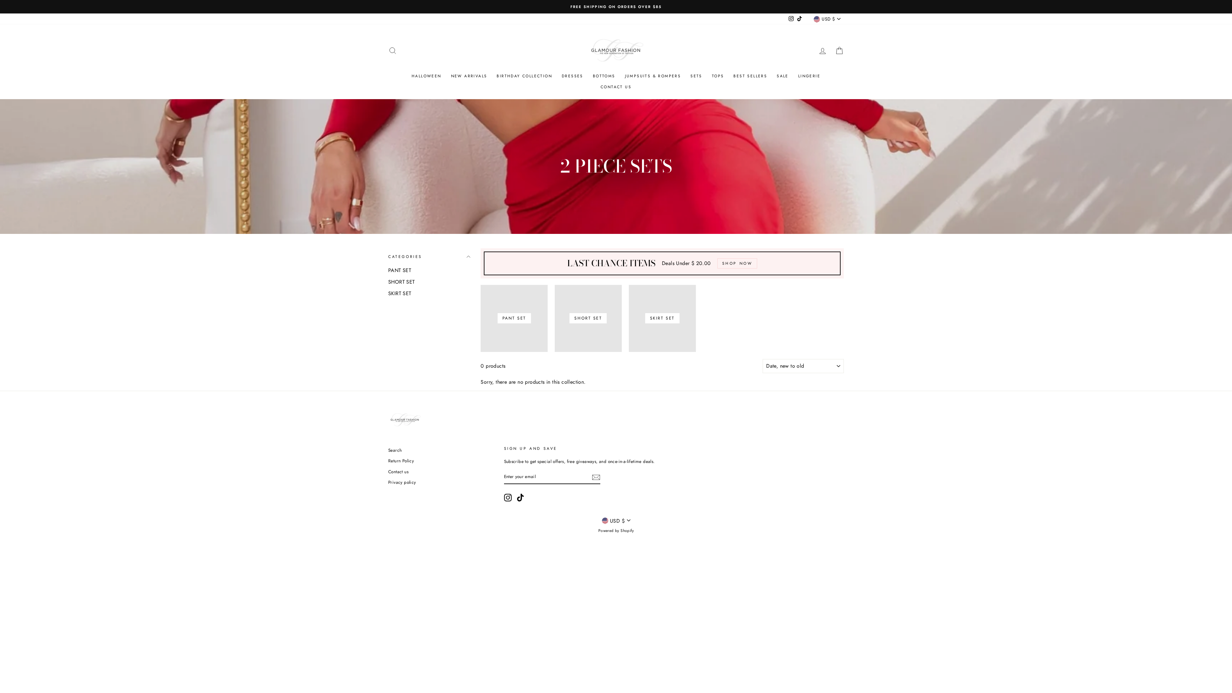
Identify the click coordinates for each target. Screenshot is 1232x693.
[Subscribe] (596, 477)
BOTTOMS (604, 76)
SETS (696, 76)
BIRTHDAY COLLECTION (524, 76)
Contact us (616, 87)
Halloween (426, 76)
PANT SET (399, 270)
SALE (783, 76)
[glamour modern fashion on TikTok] (520, 497)
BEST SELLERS (750, 76)
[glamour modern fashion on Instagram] (508, 497)
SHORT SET (401, 282)
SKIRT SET (399, 293)
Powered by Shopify (616, 531)
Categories (405, 257)
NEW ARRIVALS (469, 76)
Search (395, 450)
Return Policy (401, 461)
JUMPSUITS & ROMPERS (653, 76)
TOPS (718, 76)
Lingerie (809, 76)
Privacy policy (402, 482)
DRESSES (572, 76)
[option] (616, 6)
